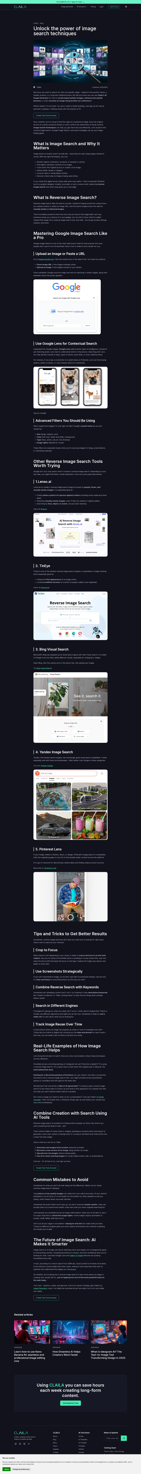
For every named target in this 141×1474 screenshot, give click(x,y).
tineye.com (45, 587)
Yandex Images (47, 766)
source (73, 1269)
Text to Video (108, 1451)
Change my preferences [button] (21, 1469)
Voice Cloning (119, 1451)
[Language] (126, 6)
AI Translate (82, 1443)
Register (56, 1449)
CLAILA (35, 23)
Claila (39, 87)
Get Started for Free (70, 1403)
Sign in (55, 1446)
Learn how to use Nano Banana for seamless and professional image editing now (29, 1356)
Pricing (93, 7)
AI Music (81, 1449)
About (55, 1436)
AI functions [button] (81, 7)
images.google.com (46, 259)
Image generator (67, 7)
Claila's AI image (76, 1255)
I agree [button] (6, 1469)
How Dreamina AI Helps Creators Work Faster (66, 1353)
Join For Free (114, 7)
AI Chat (81, 1436)
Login (101, 7)
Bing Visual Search (44, 668)
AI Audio (81, 1452)
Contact (55, 1452)
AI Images (82, 1446)
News (55, 1443)
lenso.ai (44, 509)
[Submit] (124, 1438)
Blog (41, 23)
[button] (70, 2)
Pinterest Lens (50, 868)
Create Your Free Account (46, 115)
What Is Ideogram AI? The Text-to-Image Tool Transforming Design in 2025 (108, 1354)
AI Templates (83, 1439)
